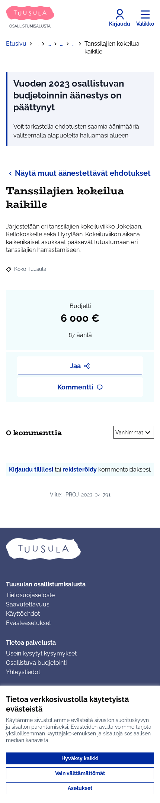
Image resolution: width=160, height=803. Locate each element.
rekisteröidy (80, 469)
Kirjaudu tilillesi (31, 469)
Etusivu (16, 43)
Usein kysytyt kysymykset (41, 653)
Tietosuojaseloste (30, 595)
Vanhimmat (129, 433)
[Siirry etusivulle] (80, 549)
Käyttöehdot (23, 613)
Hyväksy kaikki (80, 758)
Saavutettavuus (27, 604)
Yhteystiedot (23, 672)
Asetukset (80, 788)
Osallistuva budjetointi (36, 662)
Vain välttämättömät (80, 773)
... (37, 43)
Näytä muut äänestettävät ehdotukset (83, 173)
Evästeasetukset (28, 622)
